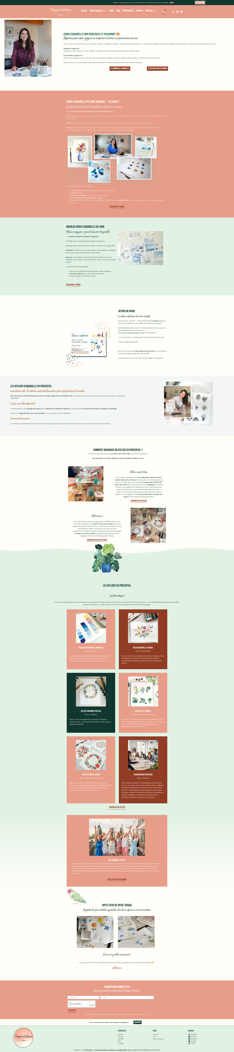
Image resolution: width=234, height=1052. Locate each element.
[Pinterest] (177, 12)
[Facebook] (181, 12)
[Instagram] (173, 12)
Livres (111, 10)
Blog (118, 10)
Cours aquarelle (96, 10)
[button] (77, 968)
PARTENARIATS (127, 10)
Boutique (149, 10)
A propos (139, 10)
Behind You (89, 1050)
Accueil (84, 10)
